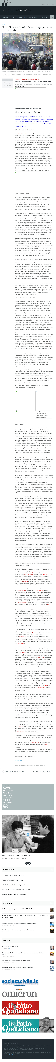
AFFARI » (7, 793)
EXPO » (6, 805)
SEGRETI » (7, 800)
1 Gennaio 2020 (5, 956)
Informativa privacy (15, 1054)
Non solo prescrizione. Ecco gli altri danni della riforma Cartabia (40, 772)
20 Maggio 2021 (5, 962)
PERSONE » (8, 790)
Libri (13, 17)
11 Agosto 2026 (5, 925)
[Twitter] (3, 4)
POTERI (3, 24)
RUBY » (6, 807)
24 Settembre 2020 (6, 969)
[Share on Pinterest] (4, 85)
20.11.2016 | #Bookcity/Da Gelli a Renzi (12, 880)
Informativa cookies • (8, 1054)
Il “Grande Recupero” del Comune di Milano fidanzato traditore (19, 923)
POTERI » (7, 788)
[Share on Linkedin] (7, 85)
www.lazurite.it (15, 1043)
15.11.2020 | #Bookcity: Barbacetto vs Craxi (13, 875)
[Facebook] (6, 4)
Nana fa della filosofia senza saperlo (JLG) (16, 855)
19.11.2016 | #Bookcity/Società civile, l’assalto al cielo (16, 889)
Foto (20, 17)
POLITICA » (8, 795)
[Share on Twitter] (7, 83)
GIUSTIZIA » (8, 798)
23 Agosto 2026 (5, 919)
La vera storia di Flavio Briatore (10, 946)
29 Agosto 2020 (5, 948)
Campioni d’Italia (31, 17)
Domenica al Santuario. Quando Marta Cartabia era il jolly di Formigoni (14, 772)
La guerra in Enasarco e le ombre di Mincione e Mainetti (17, 967)
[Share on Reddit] (10, 85)
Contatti (44, 17)
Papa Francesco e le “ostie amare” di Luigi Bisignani (16, 960)
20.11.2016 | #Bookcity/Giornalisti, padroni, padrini (15, 885)
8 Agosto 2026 (5, 931)
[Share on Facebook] (4, 83)
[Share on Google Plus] (10, 83)
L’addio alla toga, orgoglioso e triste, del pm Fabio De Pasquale (19, 909)
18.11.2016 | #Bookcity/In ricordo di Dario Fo (14, 894)
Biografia (5, 17)
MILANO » (7, 802)
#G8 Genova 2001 (18, 760)
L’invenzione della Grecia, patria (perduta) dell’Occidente (18, 929)
